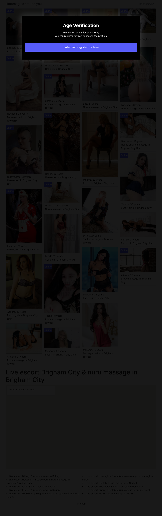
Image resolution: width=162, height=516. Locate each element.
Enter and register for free (81, 47)
